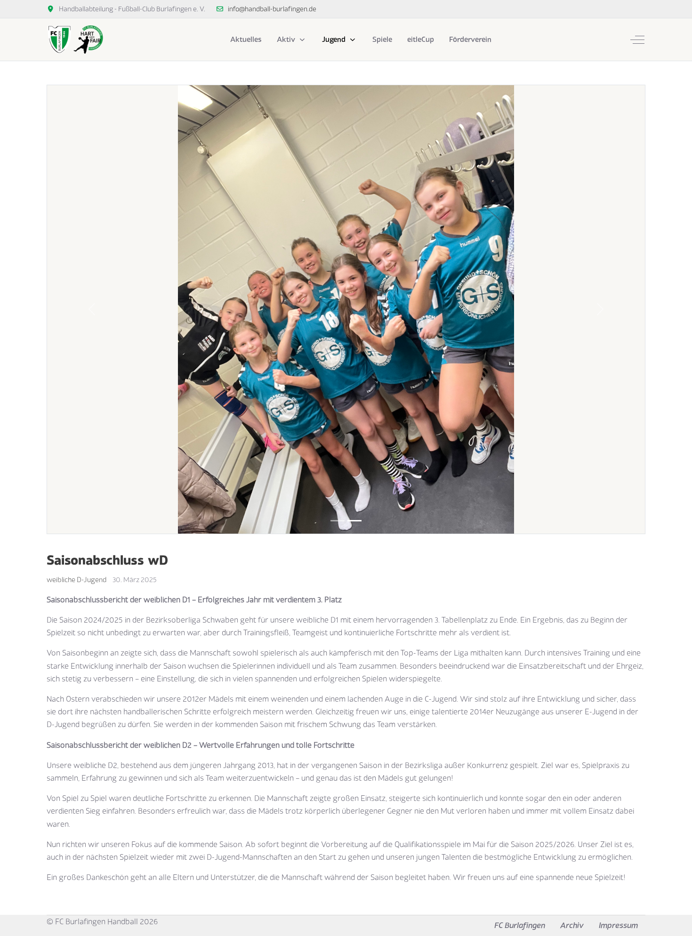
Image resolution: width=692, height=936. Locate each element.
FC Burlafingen (519, 925)
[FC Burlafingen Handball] (75, 39)
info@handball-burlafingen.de (272, 9)
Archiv (572, 925)
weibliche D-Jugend (76, 580)
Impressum (618, 925)
